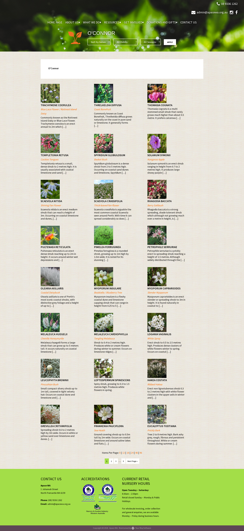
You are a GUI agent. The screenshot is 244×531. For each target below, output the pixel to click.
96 (141, 452)
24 (132, 452)
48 (136, 452)
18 (128, 452)
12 (123, 452)
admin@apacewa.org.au (212, 12)
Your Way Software (143, 528)
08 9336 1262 (229, 4)
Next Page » (132, 462)
